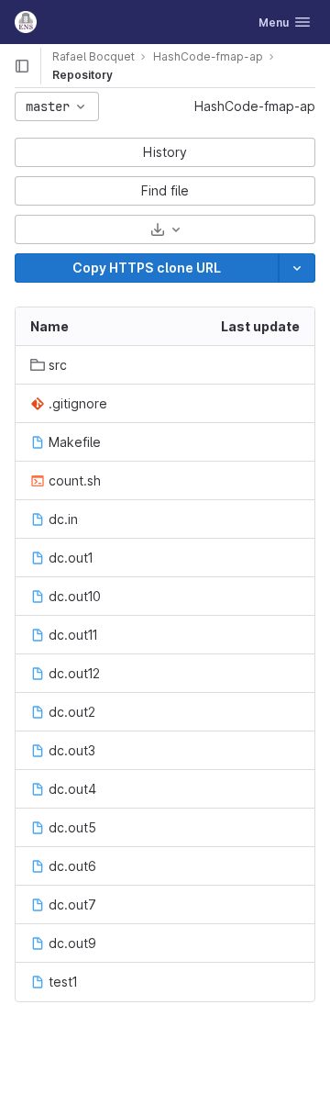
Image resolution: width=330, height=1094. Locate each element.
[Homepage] (25, 22)
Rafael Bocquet (93, 56)
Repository (82, 75)
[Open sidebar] (22, 66)
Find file (165, 190)
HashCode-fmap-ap (254, 106)
